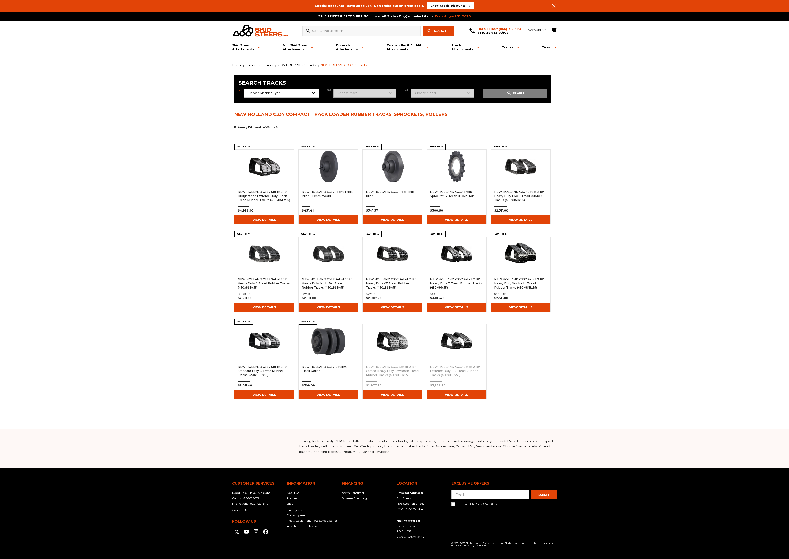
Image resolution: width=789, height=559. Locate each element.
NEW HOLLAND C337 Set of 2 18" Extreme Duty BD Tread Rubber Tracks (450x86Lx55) (456, 361)
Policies (292, 498)
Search (440, 30)
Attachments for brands (302, 526)
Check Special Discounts (448, 5)
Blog (290, 503)
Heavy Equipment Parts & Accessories (312, 520)
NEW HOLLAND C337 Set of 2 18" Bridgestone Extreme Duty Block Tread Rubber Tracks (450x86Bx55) (264, 187)
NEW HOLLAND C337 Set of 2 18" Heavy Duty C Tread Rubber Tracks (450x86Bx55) (264, 274)
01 (240, 90)
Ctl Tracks (266, 65)
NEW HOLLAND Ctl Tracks (296, 65)
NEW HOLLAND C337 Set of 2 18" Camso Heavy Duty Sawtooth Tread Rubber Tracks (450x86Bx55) (392, 361)
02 (329, 90)
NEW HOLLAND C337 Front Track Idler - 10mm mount (328, 187)
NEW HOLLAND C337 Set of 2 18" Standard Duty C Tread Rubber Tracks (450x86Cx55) (264, 361)
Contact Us (239, 510)
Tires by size (295, 510)
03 (406, 90)
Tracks (250, 65)
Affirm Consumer (353, 493)
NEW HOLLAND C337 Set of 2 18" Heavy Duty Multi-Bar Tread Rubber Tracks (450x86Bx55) (328, 274)
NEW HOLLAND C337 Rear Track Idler (392, 187)
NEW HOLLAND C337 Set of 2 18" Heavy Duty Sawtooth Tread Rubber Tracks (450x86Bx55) (520, 274)
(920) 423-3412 (259, 503)
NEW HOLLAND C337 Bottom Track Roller (328, 361)
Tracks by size (296, 515)
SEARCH (519, 93)
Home (236, 65)
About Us (293, 493)
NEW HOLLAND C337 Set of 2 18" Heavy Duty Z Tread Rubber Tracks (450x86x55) (456, 274)
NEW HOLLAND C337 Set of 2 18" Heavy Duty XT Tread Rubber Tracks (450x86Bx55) (392, 274)
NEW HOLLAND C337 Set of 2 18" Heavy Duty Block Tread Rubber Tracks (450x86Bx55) (520, 187)
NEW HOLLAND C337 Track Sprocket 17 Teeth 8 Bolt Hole (456, 187)
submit (543, 494)
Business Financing (354, 498)
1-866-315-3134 (251, 498)
